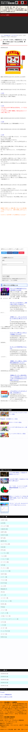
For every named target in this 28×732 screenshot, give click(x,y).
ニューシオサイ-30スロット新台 (17, 433)
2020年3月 (3, 679)
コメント (4, 264)
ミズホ (2, 625)
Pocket (21, 252)
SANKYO (3, 535)
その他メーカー (5, 616)
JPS (2, 592)
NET (2, 538)
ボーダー (3, 628)
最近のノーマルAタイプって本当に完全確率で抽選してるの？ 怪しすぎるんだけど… (18, 498)
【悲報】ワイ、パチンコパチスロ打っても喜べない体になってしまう (18, 318)
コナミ (2, 595)
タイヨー (3, 634)
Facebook (9, 252)
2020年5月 (3, 673)
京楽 (2, 547)
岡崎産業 (3, 589)
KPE (2, 550)
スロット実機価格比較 (6, 694)
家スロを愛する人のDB (6, 697)
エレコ (2, 586)
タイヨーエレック (5, 601)
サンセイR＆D (4, 631)
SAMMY (3, 520)
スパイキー (3, 598)
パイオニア (3, 559)
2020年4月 (3, 676)
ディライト (3, 568)
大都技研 (3, 529)
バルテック (3, 613)
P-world (2, 692)
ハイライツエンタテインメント (9, 619)
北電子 (2, 532)
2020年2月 (3, 682)
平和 (2, 607)
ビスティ (3, 577)
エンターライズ (5, 571)
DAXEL (2, 604)
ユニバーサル (4, 544)
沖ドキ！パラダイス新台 (15, 422)
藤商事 (2, 541)
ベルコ (2, 556)
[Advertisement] (14, 25)
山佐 (2, 523)
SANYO (3, 574)
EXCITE (3, 583)
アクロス (3, 580)
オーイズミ (3, 562)
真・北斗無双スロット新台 (11, 419)
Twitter (4, 252)
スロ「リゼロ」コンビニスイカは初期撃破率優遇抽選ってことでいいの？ (18, 488)
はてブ (15, 252)
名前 (3, 260)
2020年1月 (3, 685)
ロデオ (2, 622)
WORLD (3, 637)
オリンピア (3, 526)
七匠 (2, 565)
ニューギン (3, 553)
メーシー (3, 610)
